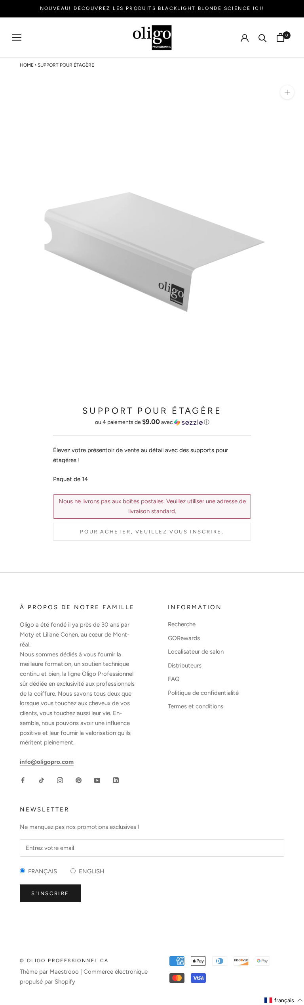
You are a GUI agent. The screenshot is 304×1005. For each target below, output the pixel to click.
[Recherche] (262, 37)
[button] (152, 422)
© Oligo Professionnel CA (64, 960)
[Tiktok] (41, 780)
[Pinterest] (79, 780)
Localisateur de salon (196, 651)
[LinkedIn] (116, 780)
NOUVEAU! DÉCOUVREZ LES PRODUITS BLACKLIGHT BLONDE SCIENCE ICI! (152, 8)
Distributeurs (184, 665)
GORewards (184, 638)
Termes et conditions (195, 706)
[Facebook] (23, 780)
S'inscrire (50, 893)
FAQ (174, 679)
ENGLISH (90, 871)
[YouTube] (97, 780)
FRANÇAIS (41, 871)
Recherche (182, 624)
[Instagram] (60, 780)
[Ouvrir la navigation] (16, 37)
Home (27, 65)
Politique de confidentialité (203, 692)
